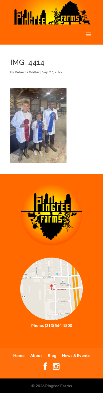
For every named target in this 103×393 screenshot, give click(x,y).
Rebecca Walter (27, 72)
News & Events (76, 355)
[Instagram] (56, 367)
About (36, 355)
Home (18, 355)
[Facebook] (45, 367)
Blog (52, 355)
